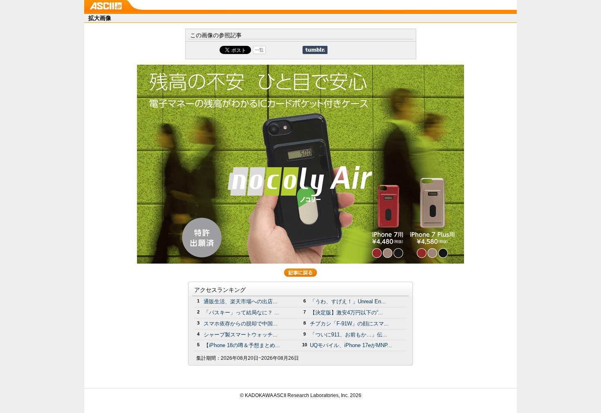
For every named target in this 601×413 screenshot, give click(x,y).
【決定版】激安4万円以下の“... (346, 312)
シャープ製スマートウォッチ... (241, 335)
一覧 (259, 49)
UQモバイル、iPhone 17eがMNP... (351, 345)
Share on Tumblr (315, 50)
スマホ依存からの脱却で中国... (241, 323)
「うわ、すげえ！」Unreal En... (348, 301)
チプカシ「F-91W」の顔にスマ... (349, 323)
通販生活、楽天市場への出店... (241, 301)
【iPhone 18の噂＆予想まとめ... (242, 345)
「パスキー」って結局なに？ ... (241, 312)
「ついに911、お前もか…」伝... (348, 335)
